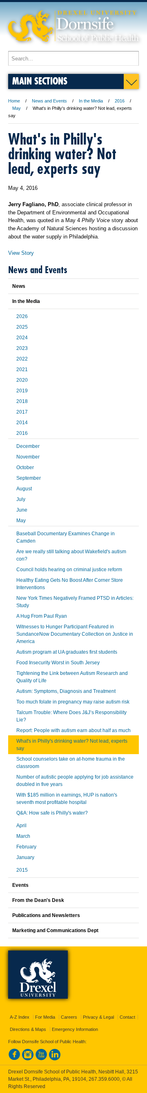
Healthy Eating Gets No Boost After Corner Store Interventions (69, 583)
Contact (127, 1017)
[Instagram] (28, 1058)
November (28, 457)
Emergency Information (75, 1029)
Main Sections (39, 81)
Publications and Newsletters (46, 915)
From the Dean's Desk (38, 900)
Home (14, 100)
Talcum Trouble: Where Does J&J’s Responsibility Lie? (71, 716)
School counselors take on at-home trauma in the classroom (70, 762)
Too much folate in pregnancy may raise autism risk (72, 702)
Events (20, 885)
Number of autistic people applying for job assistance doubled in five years (75, 780)
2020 (22, 380)
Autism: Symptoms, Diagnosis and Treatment (66, 691)
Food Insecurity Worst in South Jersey (58, 663)
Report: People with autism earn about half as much (73, 730)
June (21, 510)
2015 (22, 870)
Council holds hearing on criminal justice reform (69, 569)
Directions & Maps (28, 1029)
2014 (22, 422)
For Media (45, 1017)
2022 (22, 359)
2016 (120, 100)
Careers (69, 1017)
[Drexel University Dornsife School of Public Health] (73, 47)
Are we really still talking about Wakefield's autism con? (71, 555)
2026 (22, 316)
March (23, 836)
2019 (22, 391)
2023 (22, 348)
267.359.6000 (104, 1079)
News (18, 286)
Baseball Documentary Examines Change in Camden (65, 537)
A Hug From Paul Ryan (41, 616)
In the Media (91, 100)
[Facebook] (14, 1058)
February (26, 847)
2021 (22, 369)
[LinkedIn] (55, 1058)
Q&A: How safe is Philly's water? (52, 813)
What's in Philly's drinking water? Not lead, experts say (71, 744)
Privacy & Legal (98, 1017)
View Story (21, 253)
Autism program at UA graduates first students (66, 652)
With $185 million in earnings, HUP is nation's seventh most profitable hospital (66, 798)
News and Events (49, 100)
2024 (22, 338)
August (24, 489)
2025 (22, 327)
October (25, 467)
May (16, 108)
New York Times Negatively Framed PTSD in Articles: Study (75, 601)
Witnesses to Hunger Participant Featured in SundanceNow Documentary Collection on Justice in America (74, 634)
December (28, 446)
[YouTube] (41, 1058)
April (21, 825)
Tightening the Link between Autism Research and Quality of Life (72, 676)
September (28, 478)
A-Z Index (19, 1017)
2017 (22, 412)
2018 (22, 401)
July (20, 499)
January (25, 857)
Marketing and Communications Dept (55, 930)
